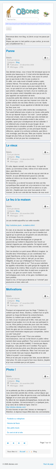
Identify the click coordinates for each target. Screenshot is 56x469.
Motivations (14, 289)
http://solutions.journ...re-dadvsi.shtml (20, 225)
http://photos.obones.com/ (16, 407)
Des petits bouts (13, 428)
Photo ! (11, 369)
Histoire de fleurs (13, 423)
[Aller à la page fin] (24, 443)
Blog (17, 62)
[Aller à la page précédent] (13, 443)
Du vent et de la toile (15, 432)
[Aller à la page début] (8, 443)
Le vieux (11, 145)
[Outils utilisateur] (46, 58)
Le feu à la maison (18, 199)
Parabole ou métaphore (15, 418)
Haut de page (48, 464)
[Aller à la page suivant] (19, 443)
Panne (10, 51)
